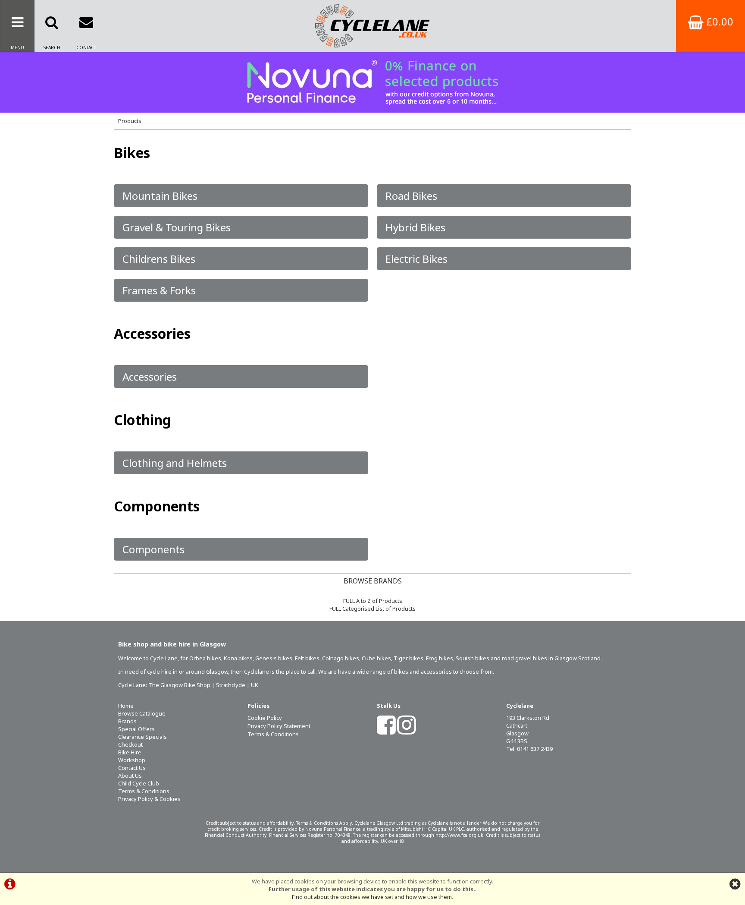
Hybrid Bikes (415, 227)
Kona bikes (238, 658)
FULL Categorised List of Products (372, 608)
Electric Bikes (416, 259)
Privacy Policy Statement (278, 726)
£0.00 (718, 21)
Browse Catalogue (142, 713)
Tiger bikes (408, 658)
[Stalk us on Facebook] (386, 731)
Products (129, 121)
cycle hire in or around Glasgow (187, 671)
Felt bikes (307, 658)
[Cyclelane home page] (372, 25)
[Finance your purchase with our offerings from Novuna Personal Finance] (372, 82)
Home (126, 705)
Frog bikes (439, 658)
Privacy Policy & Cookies (149, 799)
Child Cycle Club (138, 783)
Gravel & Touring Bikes (176, 227)
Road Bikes (411, 196)
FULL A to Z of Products (372, 601)
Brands (127, 721)
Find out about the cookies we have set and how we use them (372, 897)
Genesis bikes (273, 658)
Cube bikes (376, 658)
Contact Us (132, 768)
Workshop (131, 760)
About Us (130, 775)
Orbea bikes (205, 658)
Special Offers (136, 729)
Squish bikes (472, 658)
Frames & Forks (159, 290)
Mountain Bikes (159, 196)
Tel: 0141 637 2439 (529, 749)
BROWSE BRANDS (373, 581)
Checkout (130, 744)
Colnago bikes (340, 658)
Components (153, 549)
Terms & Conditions (143, 791)
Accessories (149, 376)
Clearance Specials (142, 737)
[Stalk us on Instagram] (406, 731)
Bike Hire (129, 752)
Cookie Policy (264, 718)
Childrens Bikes (158, 259)
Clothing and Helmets (174, 463)
